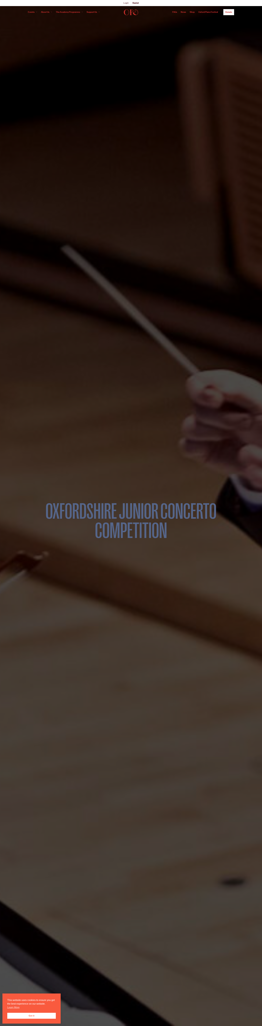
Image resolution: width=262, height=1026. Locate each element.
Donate (228, 12)
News (183, 12)
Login (126, 3)
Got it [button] (31, 1015)
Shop (192, 12)
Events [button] (31, 12)
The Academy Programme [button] (68, 12)
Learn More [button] (13, 1007)
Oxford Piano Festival (208, 12)
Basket (136, 3)
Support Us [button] (92, 12)
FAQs (174, 12)
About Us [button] (45, 12)
